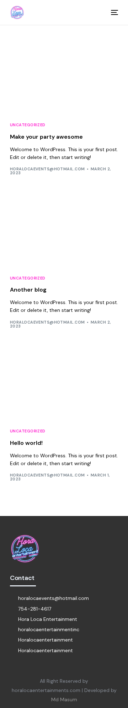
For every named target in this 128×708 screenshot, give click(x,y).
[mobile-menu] (111, 12)
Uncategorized (28, 125)
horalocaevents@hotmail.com (47, 168)
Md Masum (64, 699)
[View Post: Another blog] (64, 233)
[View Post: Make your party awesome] (64, 80)
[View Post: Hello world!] (64, 386)
